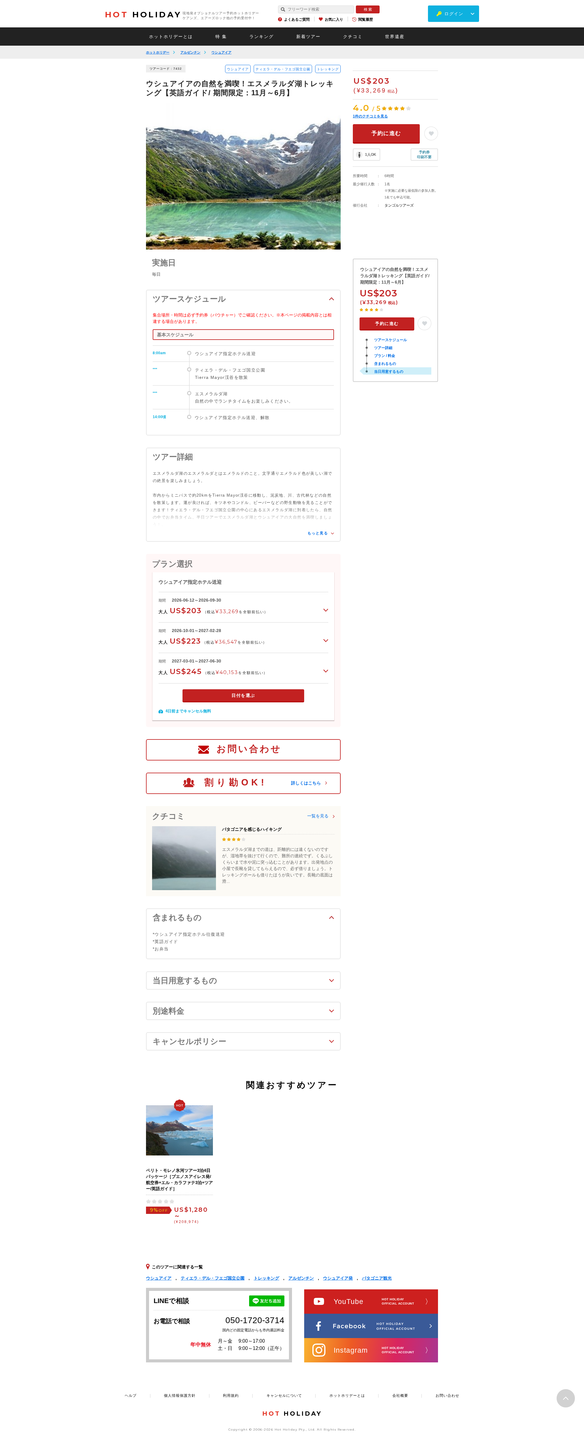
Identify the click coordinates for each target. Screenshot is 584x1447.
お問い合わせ (249, 749)
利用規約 (231, 1395)
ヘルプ (131, 1395)
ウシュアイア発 (338, 1278)
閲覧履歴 (365, 19)
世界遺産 (395, 36)
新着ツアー (308, 36)
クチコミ (353, 36)
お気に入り (334, 19)
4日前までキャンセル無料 (188, 711)
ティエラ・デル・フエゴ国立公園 (282, 69)
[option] (243, 176)
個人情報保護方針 (180, 1395)
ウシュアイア (221, 52)
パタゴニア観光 (377, 1278)
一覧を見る (317, 815)
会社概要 (400, 1395)
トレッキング (328, 69)
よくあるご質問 (297, 19)
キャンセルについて (284, 1395)
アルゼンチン (190, 52)
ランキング (261, 36)
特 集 (221, 36)
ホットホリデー (157, 52)
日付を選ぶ (243, 695)
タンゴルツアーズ (399, 205)
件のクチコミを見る (370, 116)
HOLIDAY (143, 14)
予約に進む (386, 133)
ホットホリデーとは (171, 36)
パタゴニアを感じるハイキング (252, 829)
